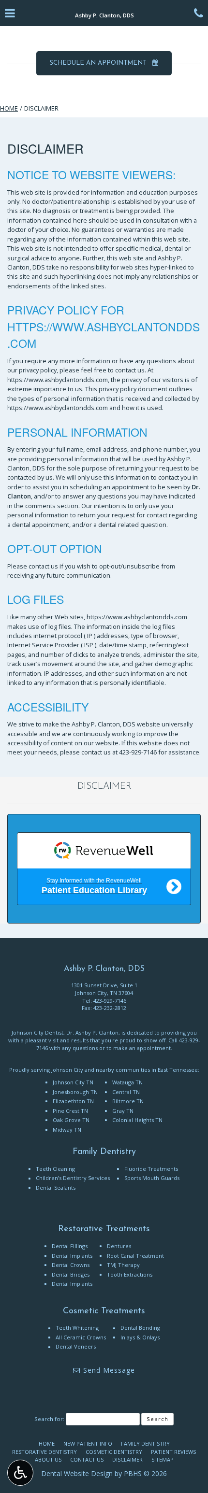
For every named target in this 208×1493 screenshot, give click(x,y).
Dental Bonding (140, 1327)
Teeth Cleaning (55, 1168)
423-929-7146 (138, 752)
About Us (48, 1459)
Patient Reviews (173, 1451)
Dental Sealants (55, 1187)
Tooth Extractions (129, 1274)
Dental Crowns (70, 1264)
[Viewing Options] (20, 1473)
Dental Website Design (77, 1473)
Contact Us (87, 1459)
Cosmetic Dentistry (114, 1451)
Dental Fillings (70, 1246)
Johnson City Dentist (37, 1032)
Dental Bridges (70, 1274)
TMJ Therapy (123, 1264)
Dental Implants (72, 1255)
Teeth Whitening (77, 1327)
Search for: (49, 1418)
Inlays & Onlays (140, 1337)
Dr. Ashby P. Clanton (92, 1032)
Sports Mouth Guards (151, 1177)
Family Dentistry (145, 1443)
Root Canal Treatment (135, 1255)
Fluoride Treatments (151, 1168)
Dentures (119, 1246)
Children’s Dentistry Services (73, 1177)
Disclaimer (104, 786)
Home (9, 108)
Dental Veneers (76, 1346)
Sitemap (162, 1459)
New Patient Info (87, 1443)
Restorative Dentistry (44, 1451)
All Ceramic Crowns (81, 1337)
